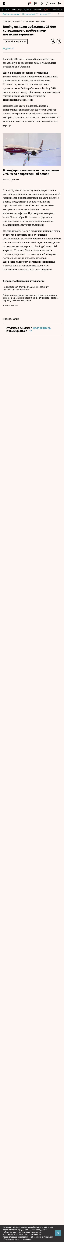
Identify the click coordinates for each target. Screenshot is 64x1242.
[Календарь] (29, 3)
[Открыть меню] (59, 3)
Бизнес (17, 21)
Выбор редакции (11, 14)
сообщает (9, 66)
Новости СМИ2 (11, 318)
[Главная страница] (4, 3)
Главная (7, 21)
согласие (34, 1232)
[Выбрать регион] (41, 3)
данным (11, 231)
